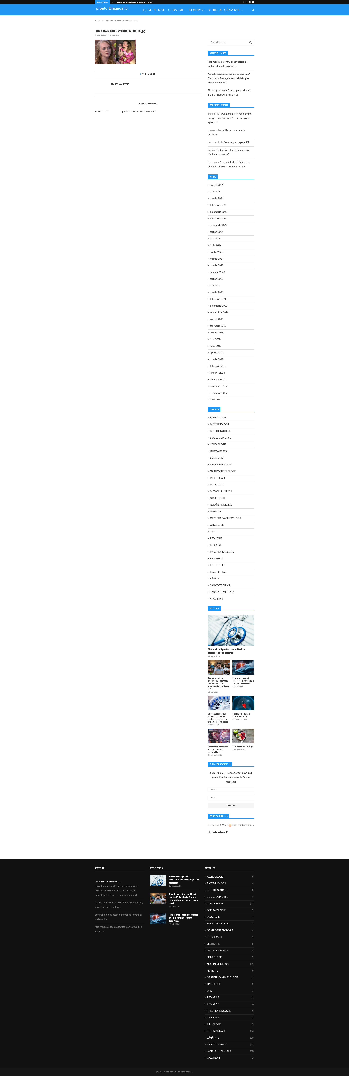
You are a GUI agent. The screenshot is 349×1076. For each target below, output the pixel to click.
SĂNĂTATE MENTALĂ (222, 592)
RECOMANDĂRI (219, 572)
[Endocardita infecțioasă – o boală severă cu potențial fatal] (219, 736)
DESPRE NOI (153, 10)
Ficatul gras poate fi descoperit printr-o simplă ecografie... (139, 2)
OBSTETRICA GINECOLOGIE (225, 518)
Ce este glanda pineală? (236, 142)
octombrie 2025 (218, 212)
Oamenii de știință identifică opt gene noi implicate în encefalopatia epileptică (230, 118)
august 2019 (216, 319)
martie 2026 (216, 198)
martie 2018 (216, 359)
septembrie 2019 (219, 312)
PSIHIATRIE (216, 558)
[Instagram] (246, 2)
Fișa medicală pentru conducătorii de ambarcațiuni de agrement (226, 651)
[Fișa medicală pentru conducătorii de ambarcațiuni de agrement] (231, 630)
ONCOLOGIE (217, 525)
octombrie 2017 (218, 393)
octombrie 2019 (218, 306)
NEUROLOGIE (217, 498)
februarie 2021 (218, 299)
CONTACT (197, 10)
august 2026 (216, 185)
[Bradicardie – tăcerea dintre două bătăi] (243, 703)
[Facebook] (243, 2)
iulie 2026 (215, 192)
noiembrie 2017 (218, 386)
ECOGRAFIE (216, 458)
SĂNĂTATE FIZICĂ (220, 585)
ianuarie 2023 (217, 272)
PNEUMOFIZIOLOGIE (222, 552)
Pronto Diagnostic (120, 84)
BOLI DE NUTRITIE (220, 431)
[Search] (253, 9)
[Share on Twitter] (148, 74)
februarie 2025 (218, 218)
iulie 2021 (215, 286)
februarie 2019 (218, 326)
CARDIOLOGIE (218, 444)
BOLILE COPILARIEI (221, 438)
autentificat (115, 111)
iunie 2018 (215, 346)
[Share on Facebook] (145, 74)
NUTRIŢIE (215, 511)
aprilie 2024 (216, 252)
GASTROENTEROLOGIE (223, 471)
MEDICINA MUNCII (221, 491)
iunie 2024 (215, 245)
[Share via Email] (154, 74)
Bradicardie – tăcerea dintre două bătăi (241, 715)
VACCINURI (216, 599)
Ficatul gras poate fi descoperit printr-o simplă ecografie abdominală (243, 681)
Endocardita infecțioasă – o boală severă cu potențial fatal (218, 749)
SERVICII (175, 10)
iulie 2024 (215, 238)
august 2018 (216, 332)
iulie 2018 (215, 339)
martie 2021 (216, 292)
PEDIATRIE (216, 538)
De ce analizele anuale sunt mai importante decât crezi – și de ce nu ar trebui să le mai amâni (218, 718)
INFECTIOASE (217, 478)
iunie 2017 (215, 400)
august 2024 (216, 232)
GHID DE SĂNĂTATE (225, 10)
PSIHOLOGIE (217, 565)
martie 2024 (216, 259)
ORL (212, 531)
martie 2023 (216, 265)
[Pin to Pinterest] (151, 74)
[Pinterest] (250, 2)
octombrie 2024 (218, 225)
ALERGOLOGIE (218, 417)
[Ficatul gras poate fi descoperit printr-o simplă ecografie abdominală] (243, 667)
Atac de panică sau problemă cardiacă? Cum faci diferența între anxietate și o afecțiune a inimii (229, 78)
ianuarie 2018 (217, 373)
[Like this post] (143, 74)
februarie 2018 (218, 366)
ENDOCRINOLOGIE (221, 464)
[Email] (253, 2)
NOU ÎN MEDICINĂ (221, 505)
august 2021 (216, 279)
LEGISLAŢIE (216, 485)
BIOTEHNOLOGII (219, 424)
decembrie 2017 (219, 379)
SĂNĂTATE (216, 579)
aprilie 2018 (216, 353)
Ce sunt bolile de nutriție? (243, 747)
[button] (112, 2)
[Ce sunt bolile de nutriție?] (243, 736)
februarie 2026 (218, 205)
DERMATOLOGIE (219, 451)
